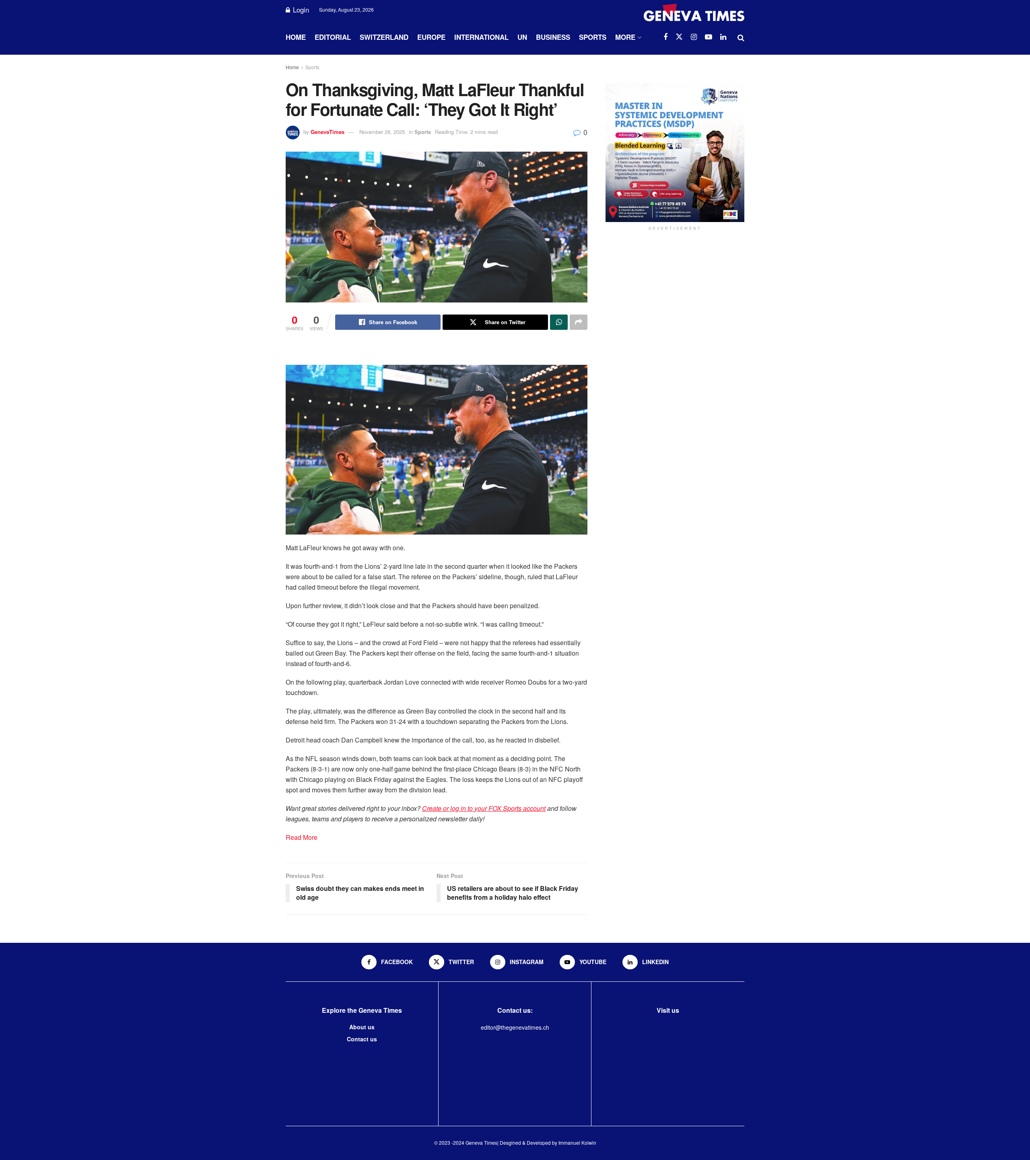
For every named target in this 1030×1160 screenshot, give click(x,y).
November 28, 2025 (382, 132)
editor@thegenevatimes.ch (515, 1027)
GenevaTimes (327, 132)
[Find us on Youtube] (708, 37)
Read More (301, 837)
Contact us (362, 1039)
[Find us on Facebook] (665, 37)
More (625, 37)
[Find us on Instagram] (694, 37)
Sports (592, 37)
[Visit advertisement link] (675, 152)
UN (522, 37)
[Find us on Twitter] (679, 36)
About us (362, 1027)
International (481, 37)
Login (300, 9)
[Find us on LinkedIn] (723, 37)
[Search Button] (740, 37)
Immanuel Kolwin (577, 1142)
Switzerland (384, 37)
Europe (431, 37)
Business (553, 37)
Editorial (333, 37)
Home (296, 37)
